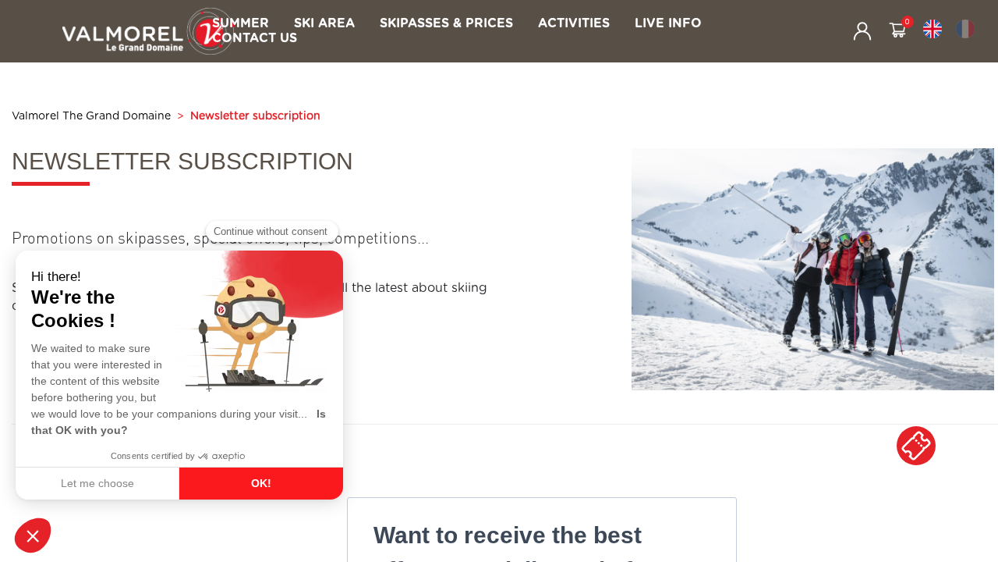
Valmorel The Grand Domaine (91, 116)
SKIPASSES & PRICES (446, 23)
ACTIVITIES (574, 23)
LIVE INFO (668, 23)
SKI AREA (324, 23)
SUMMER (240, 23)
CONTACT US (254, 38)
